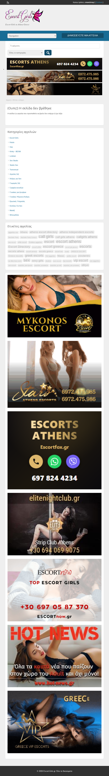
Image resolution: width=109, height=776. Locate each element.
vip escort (81, 260)
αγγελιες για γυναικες (71, 265)
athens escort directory (43, 232)
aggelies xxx (13, 232)
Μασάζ (12, 210)
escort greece (53, 246)
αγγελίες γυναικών (41, 265)
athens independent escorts (77, 232)
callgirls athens (87, 237)
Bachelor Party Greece (29, 237)
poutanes (84, 255)
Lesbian (13, 156)
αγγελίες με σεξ (55, 265)
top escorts (67, 261)
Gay (11, 147)
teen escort (57, 261)
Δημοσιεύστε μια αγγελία (82, 35)
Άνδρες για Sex (15, 179)
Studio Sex (14, 165)
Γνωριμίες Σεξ (15, 183)
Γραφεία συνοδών (16, 188)
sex (27, 260)
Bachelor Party (13, 237)
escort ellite (36, 247)
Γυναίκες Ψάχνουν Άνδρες (20, 197)
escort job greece (71, 247)
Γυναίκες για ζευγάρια (18, 192)
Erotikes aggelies (35, 242)
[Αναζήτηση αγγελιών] (48, 52)
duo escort (12, 242)
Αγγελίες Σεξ (14, 174)
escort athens (68, 241)
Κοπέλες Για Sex (16, 206)
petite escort (71, 256)
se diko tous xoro (14, 261)
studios (48, 261)
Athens (24, 232)
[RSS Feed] (8, 2)
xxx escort (12, 265)
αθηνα (85, 265)
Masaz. (61, 256)
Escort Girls (14, 138)
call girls (46, 236)
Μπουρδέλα (14, 215)
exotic (67, 251)
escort (49, 241)
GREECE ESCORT (78, 252)
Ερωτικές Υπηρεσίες (17, 201)
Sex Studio (14, 161)
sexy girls (37, 260)
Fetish (12, 142)
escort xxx (59, 252)
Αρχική (8, 100)
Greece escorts (15, 256)
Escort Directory (19, 246)
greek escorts (34, 255)
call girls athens (65, 237)
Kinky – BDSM (15, 152)
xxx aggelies (95, 261)
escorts (85, 246)
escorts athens (16, 251)
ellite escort (22, 242)
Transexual (14, 170)
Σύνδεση (99, 2)
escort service (31, 252)
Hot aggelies (50, 256)
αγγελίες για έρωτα (25, 265)
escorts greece (46, 251)
